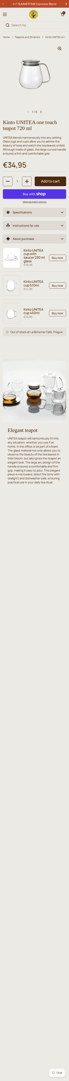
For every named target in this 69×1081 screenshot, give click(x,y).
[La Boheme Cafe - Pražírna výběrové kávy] (33, 14)
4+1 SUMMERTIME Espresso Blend (34, 3)
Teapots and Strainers (27, 37)
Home (6, 37)
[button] (62, 14)
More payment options (34, 201)
